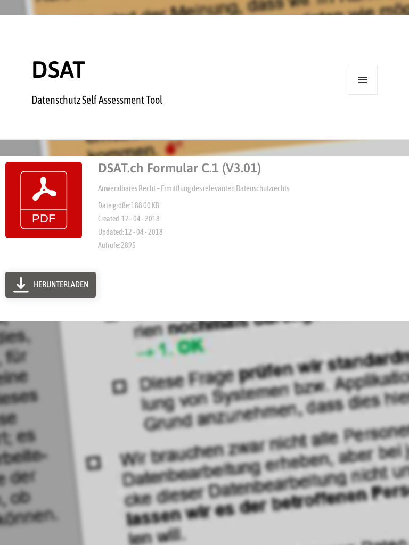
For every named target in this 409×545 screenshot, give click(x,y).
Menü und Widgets (363, 94)
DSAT (58, 69)
